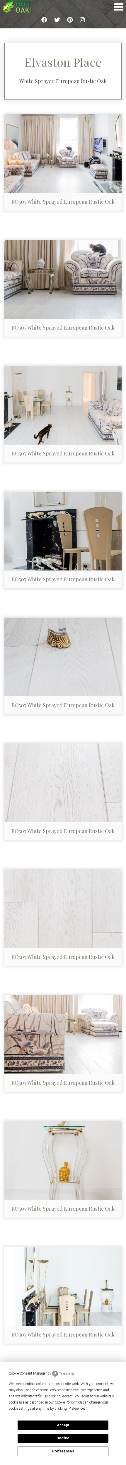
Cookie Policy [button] (64, 1402)
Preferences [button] (77, 1408)
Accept (63, 1425)
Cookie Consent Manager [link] (28, 1373)
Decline (63, 1438)
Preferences (63, 1451)
